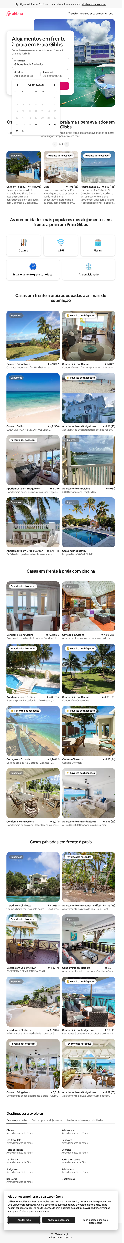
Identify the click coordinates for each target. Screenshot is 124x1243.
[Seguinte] (66, 144)
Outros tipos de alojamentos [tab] (47, 1120)
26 (36, 124)
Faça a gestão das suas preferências (95, 1221)
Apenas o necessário (59, 1220)
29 (55, 124)
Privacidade (55, 1237)
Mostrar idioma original (94, 4)
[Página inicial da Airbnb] (14, 13)
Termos (68, 1237)
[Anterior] (54, 144)
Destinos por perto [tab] (16, 1120)
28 (48, 124)
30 (17, 131)
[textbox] (26, 76)
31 (23, 131)
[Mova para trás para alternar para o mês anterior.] (17, 85)
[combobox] (40, 64)
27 (42, 124)
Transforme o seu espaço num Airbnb (90, 13)
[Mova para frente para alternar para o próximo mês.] (55, 85)
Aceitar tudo (24, 1220)
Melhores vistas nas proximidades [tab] (85, 1120)
